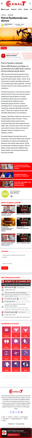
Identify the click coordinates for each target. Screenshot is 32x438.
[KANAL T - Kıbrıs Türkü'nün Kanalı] (16, 3)
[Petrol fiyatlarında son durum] (16, 37)
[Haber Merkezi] (5, 194)
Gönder (4, 268)
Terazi (6, 359)
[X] (13, 412)
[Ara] (30, 4)
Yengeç (6, 336)
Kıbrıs (20, 9)
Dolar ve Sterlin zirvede (23, 214)
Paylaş (4, 48)
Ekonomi (10, 15)
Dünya (16, 417)
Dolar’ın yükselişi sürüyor (24, 243)
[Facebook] (10, 412)
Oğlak (6, 370)
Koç (16, 336)
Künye (4, 420)
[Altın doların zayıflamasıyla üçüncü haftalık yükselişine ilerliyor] (8, 222)
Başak (25, 347)
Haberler (3, 15)
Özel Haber (6, 418)
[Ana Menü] (2, 3)
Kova (16, 370)
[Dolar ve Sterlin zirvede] (24, 209)
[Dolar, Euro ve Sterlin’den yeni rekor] (24, 222)
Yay (26, 359)
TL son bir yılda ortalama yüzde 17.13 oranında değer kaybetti (8, 244)
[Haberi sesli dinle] (3, 56)
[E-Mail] (11, 196)
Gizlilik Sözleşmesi (16, 418)
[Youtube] (21, 412)
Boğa (25, 336)
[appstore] (11, 424)
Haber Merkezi (14, 193)
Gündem (13, 9)
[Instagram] (16, 412)
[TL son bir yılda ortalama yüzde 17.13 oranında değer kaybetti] (8, 237)
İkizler (6, 347)
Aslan (16, 347)
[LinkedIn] (19, 412)
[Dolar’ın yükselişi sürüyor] (24, 237)
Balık (25, 370)
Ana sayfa (6, 9)
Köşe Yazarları (24, 417)
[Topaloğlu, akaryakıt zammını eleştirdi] (8, 209)
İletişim (25, 418)
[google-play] (20, 424)
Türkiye (26, 9)
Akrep (16, 359)
